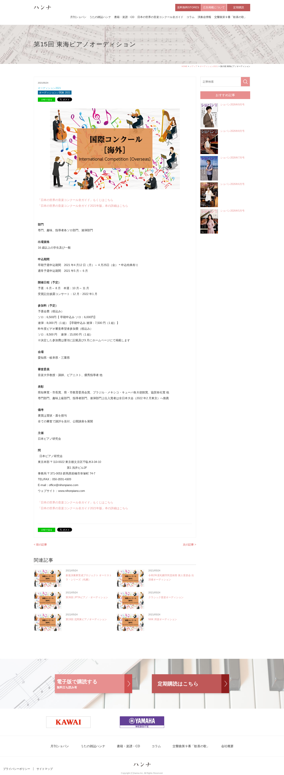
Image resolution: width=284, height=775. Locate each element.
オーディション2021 (209, 66)
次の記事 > (189, 544)
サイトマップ (45, 768)
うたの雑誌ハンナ (100, 17)
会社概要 (227, 746)
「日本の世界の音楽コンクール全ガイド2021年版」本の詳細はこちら (83, 205)
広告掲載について (214, 7)
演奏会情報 (204, 17)
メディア (193, 66)
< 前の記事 (40, 544)
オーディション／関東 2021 (54, 92)
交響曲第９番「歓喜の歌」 (230, 17)
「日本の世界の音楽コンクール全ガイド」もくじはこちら (75, 200)
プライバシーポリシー (16, 768)
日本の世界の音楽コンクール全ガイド (160, 17)
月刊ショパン (78, 17)
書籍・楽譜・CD (124, 17)
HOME (184, 66)
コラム (190, 17)
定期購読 (238, 7)
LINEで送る (46, 99)
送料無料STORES (188, 7)
